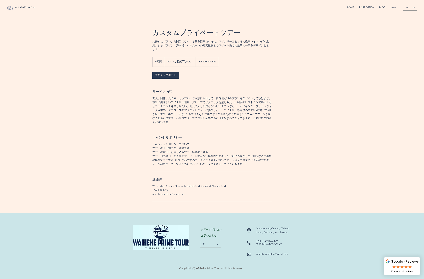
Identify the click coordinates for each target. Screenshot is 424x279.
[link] (165, 75)
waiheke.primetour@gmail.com (272, 254)
